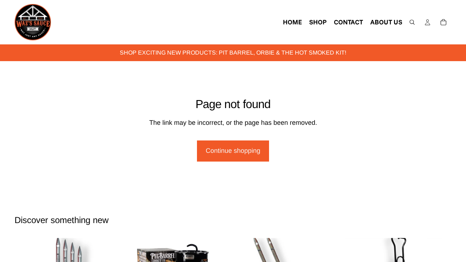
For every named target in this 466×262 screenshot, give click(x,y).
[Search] (412, 22)
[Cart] (443, 22)
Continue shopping (233, 150)
